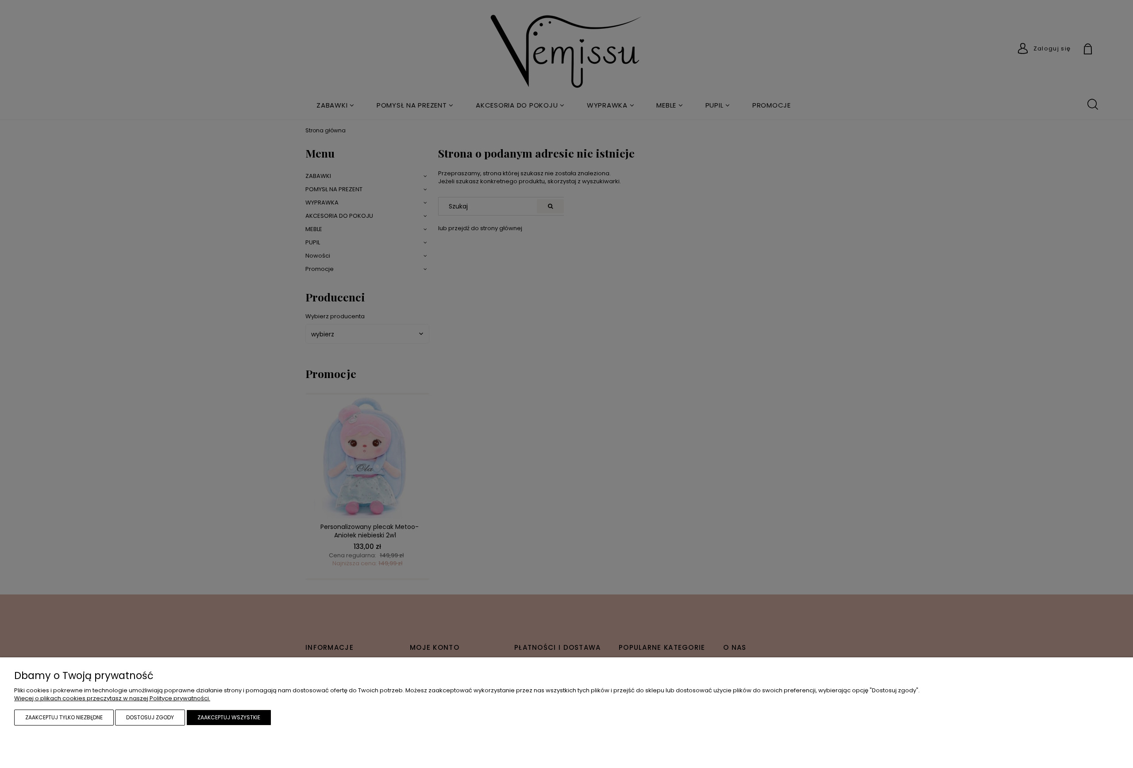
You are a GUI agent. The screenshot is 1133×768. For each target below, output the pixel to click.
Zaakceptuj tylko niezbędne (64, 717)
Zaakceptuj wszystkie (228, 717)
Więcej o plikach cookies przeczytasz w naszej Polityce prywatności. (112, 698)
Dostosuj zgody (150, 717)
